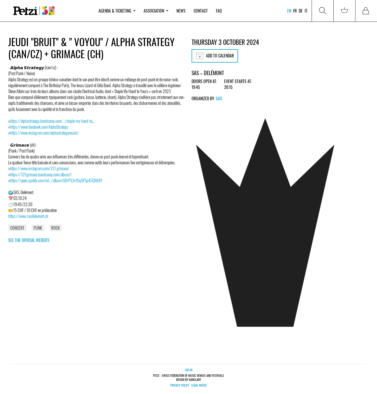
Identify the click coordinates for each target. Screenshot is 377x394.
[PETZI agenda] (51, 10)
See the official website (28, 240)
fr (295, 11)
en (289, 11)
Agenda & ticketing (114, 11)
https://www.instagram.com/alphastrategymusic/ (44, 133)
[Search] (322, 11)
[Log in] (366, 11)
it (306, 11)
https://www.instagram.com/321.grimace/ (39, 168)
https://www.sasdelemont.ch (28, 216)
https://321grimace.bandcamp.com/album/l (40, 174)
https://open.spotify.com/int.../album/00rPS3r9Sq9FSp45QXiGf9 (56, 180)
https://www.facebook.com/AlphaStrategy (39, 127)
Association (154, 11)
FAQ (219, 11)
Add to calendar (220, 56)
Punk (38, 228)
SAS (219, 98)
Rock (55, 228)
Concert (17, 228)
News (180, 11)
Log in (188, 370)
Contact (201, 11)
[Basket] (344, 11)
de (301, 11)
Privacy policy (179, 385)
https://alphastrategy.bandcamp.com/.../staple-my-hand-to (51, 121)
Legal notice (199, 385)
